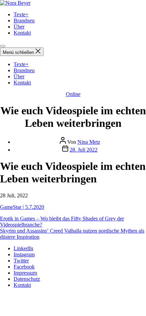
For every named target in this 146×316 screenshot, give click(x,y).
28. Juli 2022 (83, 150)
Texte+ (21, 14)
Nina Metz (88, 142)
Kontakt (22, 33)
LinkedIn (23, 248)
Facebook (24, 267)
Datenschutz (27, 279)
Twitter (21, 260)
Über (19, 26)
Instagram (24, 254)
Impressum (25, 273)
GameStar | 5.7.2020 (22, 207)
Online (73, 94)
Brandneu (24, 20)
